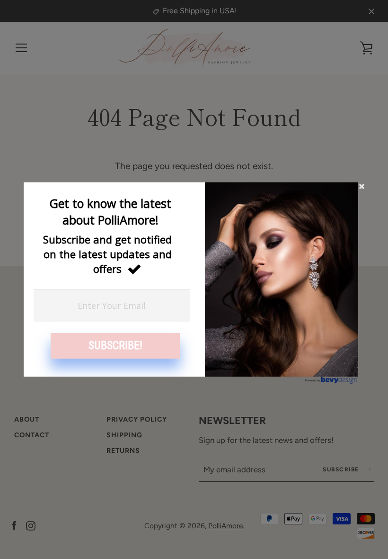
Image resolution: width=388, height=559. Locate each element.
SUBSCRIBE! (115, 345)
